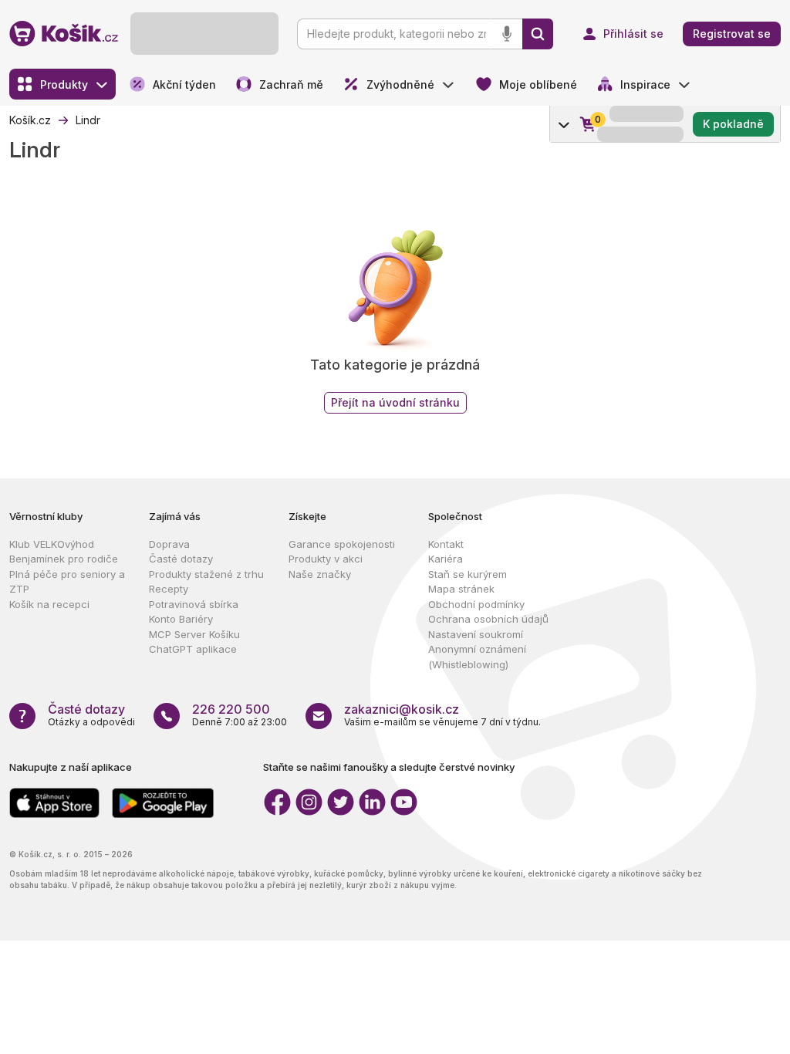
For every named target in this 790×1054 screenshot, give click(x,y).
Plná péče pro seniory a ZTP (67, 582)
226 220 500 (231, 709)
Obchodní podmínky (476, 604)
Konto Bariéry (181, 619)
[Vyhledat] (537, 34)
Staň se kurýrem (467, 574)
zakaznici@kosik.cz (401, 709)
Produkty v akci (326, 558)
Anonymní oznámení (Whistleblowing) (477, 657)
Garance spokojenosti (342, 544)
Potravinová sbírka (193, 604)
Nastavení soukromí (475, 634)
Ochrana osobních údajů (488, 619)
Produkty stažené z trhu (206, 574)
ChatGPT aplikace (193, 649)
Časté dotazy (181, 558)
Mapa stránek (461, 589)
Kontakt (446, 544)
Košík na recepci (49, 604)
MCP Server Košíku (194, 634)
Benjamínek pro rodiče (63, 558)
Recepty (168, 589)
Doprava (169, 544)
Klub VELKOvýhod (51, 544)
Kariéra (445, 558)
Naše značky (320, 574)
